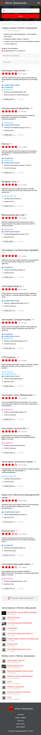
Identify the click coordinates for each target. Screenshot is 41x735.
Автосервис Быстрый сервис (16, 564)
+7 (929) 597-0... (13, 588)
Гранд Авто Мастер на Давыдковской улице (20, 496)
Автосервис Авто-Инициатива (17, 395)
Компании (20, 714)
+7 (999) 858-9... (13, 99)
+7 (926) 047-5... (13, 135)
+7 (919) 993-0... (13, 348)
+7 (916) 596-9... (13, 452)
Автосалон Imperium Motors (20, 633)
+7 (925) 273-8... (13, 555)
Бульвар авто (8, 530)
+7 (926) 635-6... (13, 310)
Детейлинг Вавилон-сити (19, 649)
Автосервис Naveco (16, 660)
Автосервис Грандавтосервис (16, 319)
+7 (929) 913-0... (13, 419)
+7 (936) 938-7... (13, 241)
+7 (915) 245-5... (13, 522)
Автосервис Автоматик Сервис (17, 461)
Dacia (9, 681)
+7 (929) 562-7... (13, 206)
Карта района (20, 727)
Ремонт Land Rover (15, 686)
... (4, 81)
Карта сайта (21, 723)
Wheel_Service (13, 617)
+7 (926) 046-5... (13, 386)
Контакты (20, 720)
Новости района (20, 717)
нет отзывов (22, 74)
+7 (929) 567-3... (13, 172)
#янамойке (12, 628)
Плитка (5, 143)
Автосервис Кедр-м (11, 286)
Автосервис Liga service (13, 70)
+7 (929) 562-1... (13, 277)
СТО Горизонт (9, 357)
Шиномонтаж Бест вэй (13, 214)
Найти (20, 16)
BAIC (9, 697)
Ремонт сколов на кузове (18, 692)
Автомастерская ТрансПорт (16, 108)
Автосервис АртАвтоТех (14, 428)
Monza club (12, 644)
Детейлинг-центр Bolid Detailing (22, 612)
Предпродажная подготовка (20, 671)
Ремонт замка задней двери (20, 676)
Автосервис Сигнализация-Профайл (20, 250)
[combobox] (20, 55)
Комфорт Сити (9, 181)
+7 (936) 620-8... (13, 486)
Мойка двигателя (15, 665)
